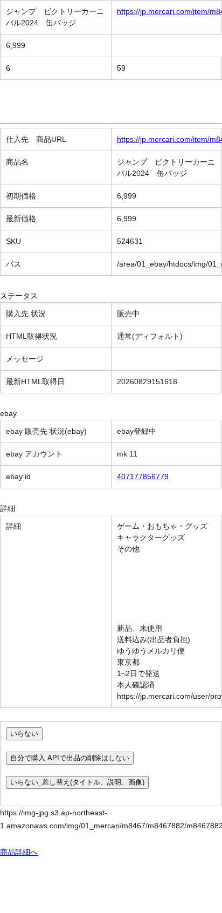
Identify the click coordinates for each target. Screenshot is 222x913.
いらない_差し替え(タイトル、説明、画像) (77, 782)
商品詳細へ (19, 852)
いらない (24, 734)
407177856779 (143, 476)
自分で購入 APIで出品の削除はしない (69, 758)
